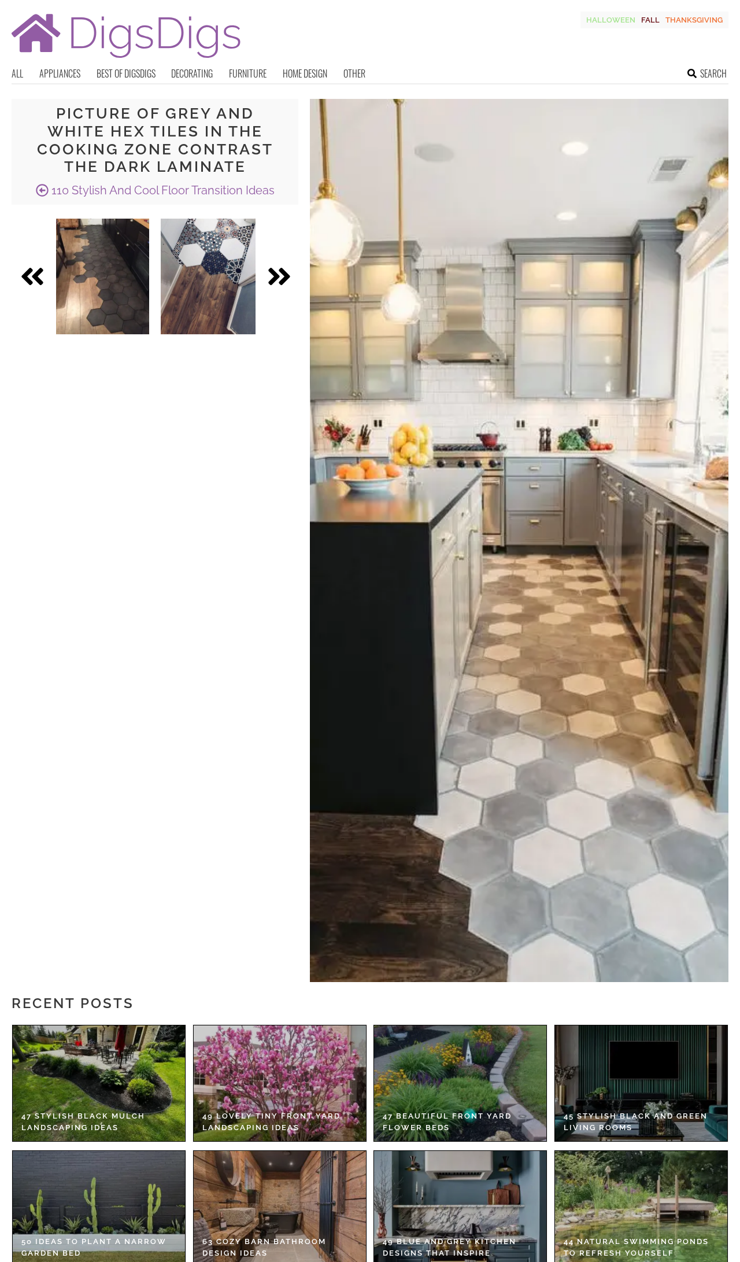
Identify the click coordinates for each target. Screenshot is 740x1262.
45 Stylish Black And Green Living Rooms (636, 1122)
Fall (650, 20)
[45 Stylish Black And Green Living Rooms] (641, 1083)
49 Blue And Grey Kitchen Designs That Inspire (449, 1247)
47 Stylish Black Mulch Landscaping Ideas (83, 1122)
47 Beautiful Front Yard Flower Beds (447, 1122)
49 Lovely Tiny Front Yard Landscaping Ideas (271, 1122)
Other (354, 73)
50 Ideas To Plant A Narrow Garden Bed (93, 1247)
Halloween (610, 20)
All (17, 73)
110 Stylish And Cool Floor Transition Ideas (162, 190)
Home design (305, 73)
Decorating (192, 73)
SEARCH (713, 73)
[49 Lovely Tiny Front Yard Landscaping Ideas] (280, 1083)
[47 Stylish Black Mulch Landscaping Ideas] (99, 1083)
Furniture (248, 73)
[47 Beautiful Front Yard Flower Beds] (460, 1083)
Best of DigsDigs (126, 73)
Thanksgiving (694, 20)
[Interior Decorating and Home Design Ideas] (126, 59)
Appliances (59, 73)
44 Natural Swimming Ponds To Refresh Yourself (636, 1247)
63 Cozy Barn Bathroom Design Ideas (264, 1247)
